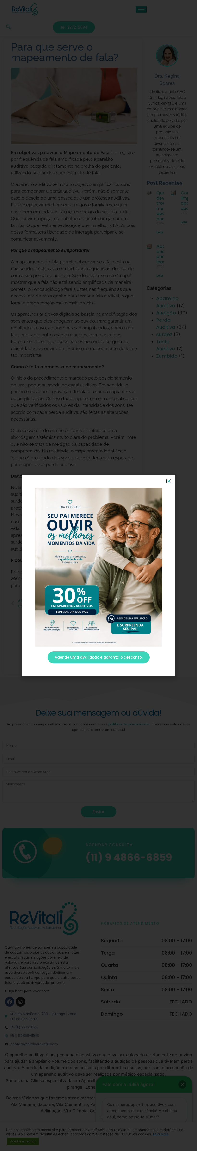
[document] (98, 575)
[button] (169, 481)
